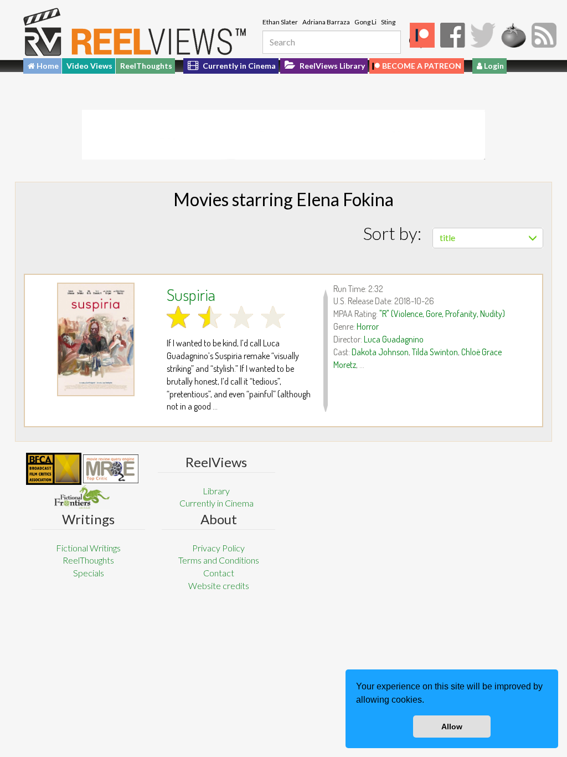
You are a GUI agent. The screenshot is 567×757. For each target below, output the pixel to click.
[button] (428, 701)
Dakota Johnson (380, 351)
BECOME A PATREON (421, 65)
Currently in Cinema (238, 65)
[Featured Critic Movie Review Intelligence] (53, 469)
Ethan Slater (280, 22)
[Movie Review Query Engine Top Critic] (110, 468)
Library (216, 490)
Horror (368, 326)
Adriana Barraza (326, 22)
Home (47, 65)
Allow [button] (451, 726)
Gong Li (365, 22)
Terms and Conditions (218, 560)
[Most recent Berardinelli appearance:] (82, 497)
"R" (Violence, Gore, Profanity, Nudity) (442, 313)
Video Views (89, 65)
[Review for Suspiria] (96, 339)
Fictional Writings (88, 548)
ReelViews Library (331, 65)
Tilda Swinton (435, 351)
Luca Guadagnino (394, 339)
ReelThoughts (146, 65)
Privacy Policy (218, 548)
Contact (218, 572)
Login (493, 65)
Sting (388, 22)
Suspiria (191, 294)
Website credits (218, 585)
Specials (88, 572)
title (447, 237)
